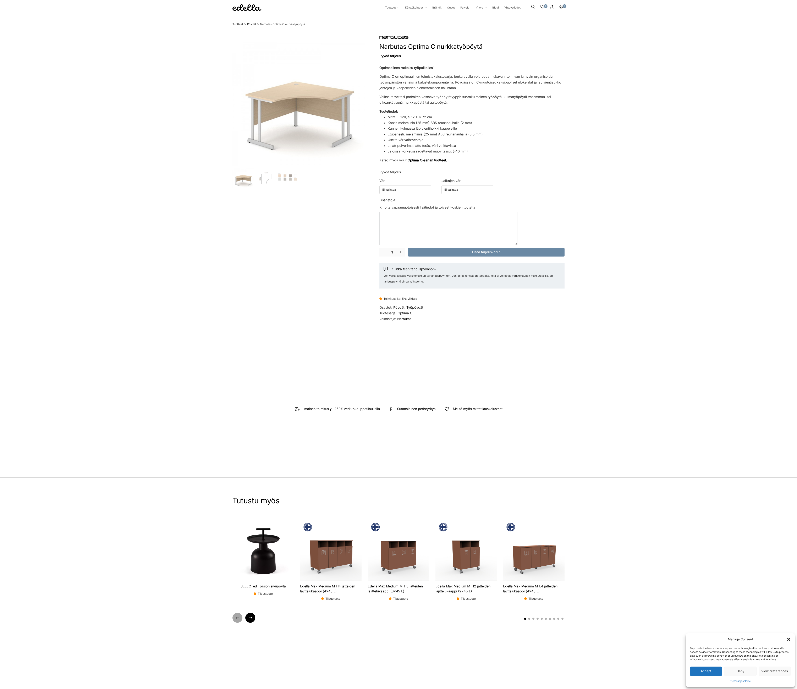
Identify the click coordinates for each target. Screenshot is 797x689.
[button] (789, 639)
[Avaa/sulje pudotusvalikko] (398, 8)
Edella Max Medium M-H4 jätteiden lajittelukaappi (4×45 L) (327, 588)
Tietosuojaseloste (740, 681)
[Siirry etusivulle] (247, 7)
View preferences (774, 671)
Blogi (495, 7)
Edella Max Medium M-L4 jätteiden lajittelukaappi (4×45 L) (530, 588)
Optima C (405, 313)
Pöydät (398, 307)
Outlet (451, 7)
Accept (706, 671)
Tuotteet (390, 7)
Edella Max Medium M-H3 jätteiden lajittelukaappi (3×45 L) (395, 588)
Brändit (436, 7)
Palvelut (465, 7)
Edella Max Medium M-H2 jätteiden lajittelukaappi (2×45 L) (462, 588)
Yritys (479, 7)
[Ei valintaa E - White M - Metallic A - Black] (467, 189)
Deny (740, 671)
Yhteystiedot (512, 7)
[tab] (525, 619)
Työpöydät (414, 307)
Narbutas (404, 319)
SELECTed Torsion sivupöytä (263, 586)
